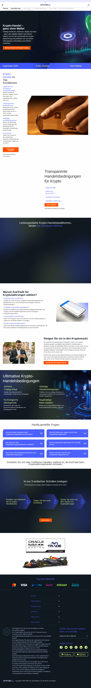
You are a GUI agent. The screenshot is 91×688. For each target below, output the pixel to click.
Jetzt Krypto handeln (11, 149)
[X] (76, 647)
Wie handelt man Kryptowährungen (15, 10)
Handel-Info (34, 611)
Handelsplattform (36, 601)
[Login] (88, 5)
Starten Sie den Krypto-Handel (56, 362)
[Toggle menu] (2, 5)
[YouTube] (66, 647)
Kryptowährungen (36, 606)
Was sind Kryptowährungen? (66, 8)
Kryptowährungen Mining (40, 8)
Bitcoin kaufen (27, 8)
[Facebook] (61, 647)
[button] (23, 433)
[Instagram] (71, 647)
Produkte (33, 596)
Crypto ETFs (29, 10)
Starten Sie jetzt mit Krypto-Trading (16, 48)
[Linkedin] (81, 647)
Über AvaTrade (35, 622)
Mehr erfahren (51, 205)
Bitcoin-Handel (53, 8)
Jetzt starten (45, 520)
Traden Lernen (35, 617)
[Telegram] (86, 647)
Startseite (5, 8)
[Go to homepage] (8, 681)
